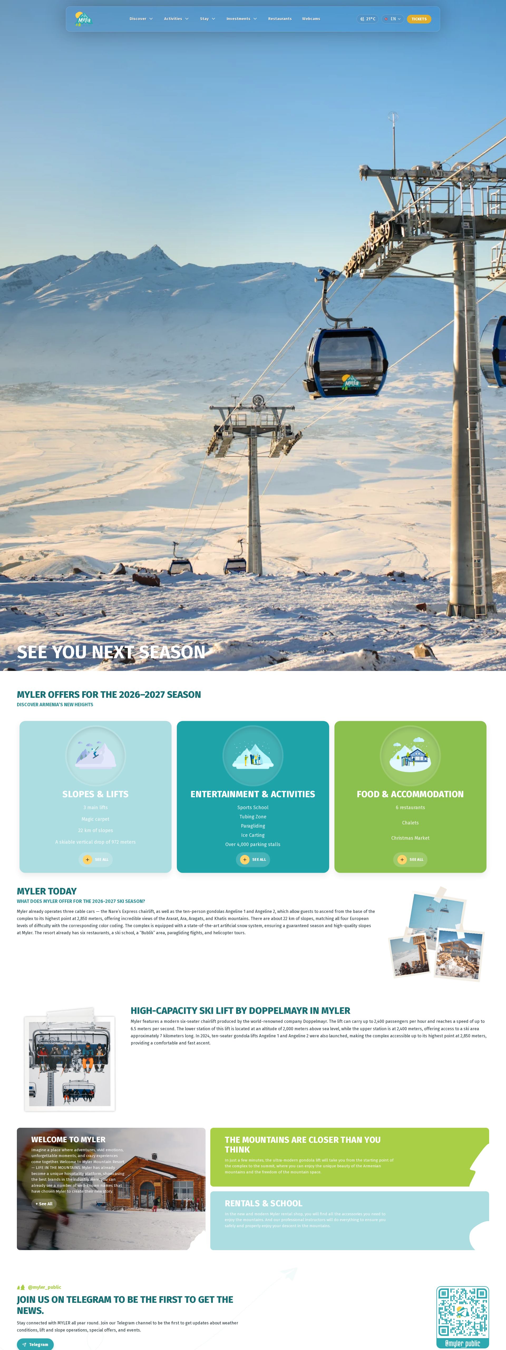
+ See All (44, 1203)
